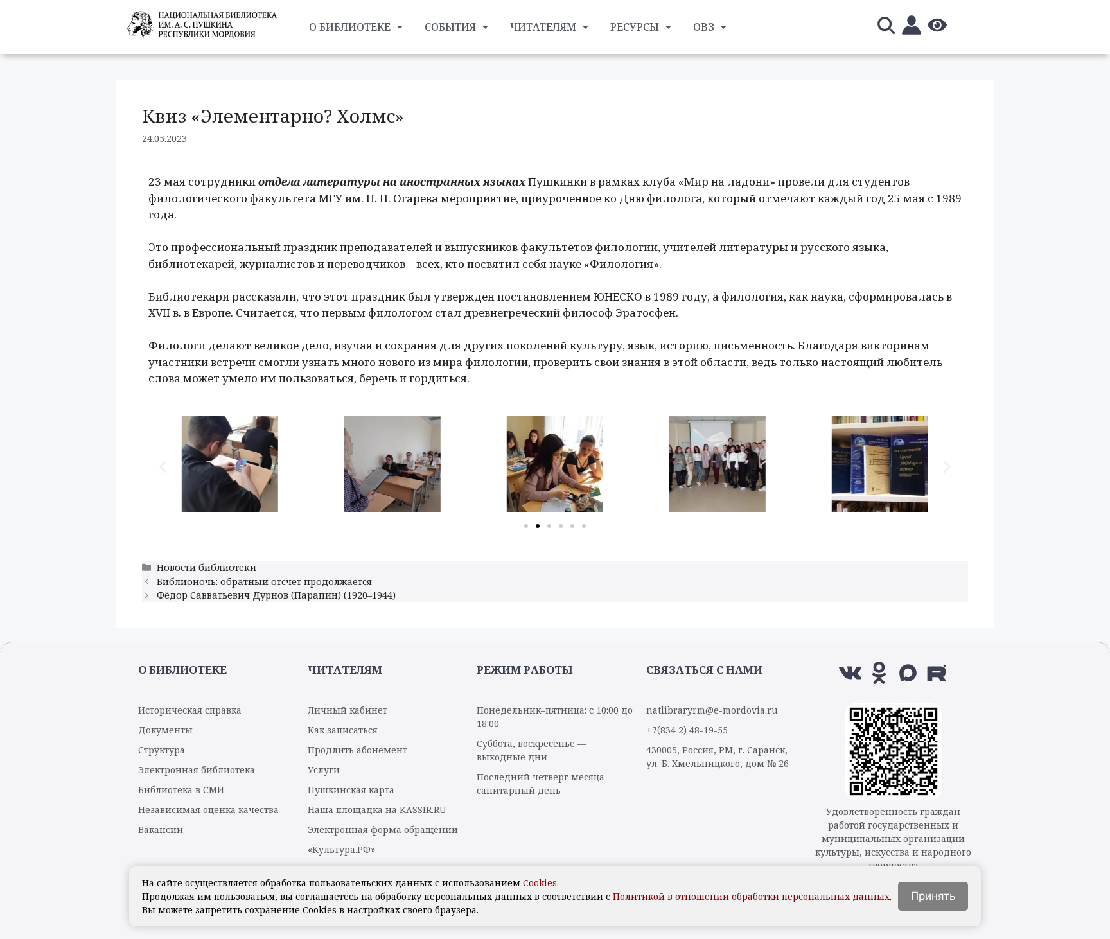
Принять (933, 896)
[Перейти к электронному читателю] (911, 27)
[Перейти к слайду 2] (538, 526)
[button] (163, 466)
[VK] (850, 673)
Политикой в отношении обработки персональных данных (751, 896)
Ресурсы (634, 27)
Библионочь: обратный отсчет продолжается (264, 581)
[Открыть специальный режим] (937, 27)
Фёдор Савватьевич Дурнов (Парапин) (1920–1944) (276, 595)
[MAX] (908, 673)
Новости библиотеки (206, 567)
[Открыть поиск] (885, 27)
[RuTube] (937, 673)
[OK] (879, 673)
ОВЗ (703, 27)
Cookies (540, 883)
